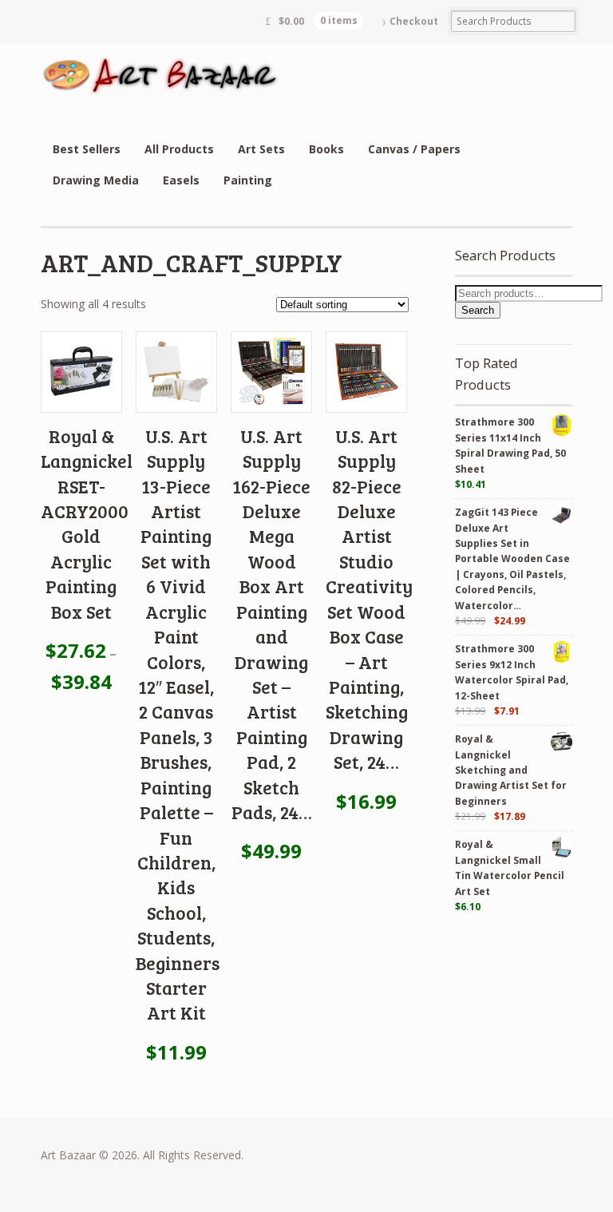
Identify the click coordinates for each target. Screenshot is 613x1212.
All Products (179, 148)
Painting (247, 180)
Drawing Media (96, 180)
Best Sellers (87, 148)
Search (477, 310)
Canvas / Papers (414, 148)
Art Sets (261, 148)
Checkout (414, 21)
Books (326, 148)
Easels (181, 180)
